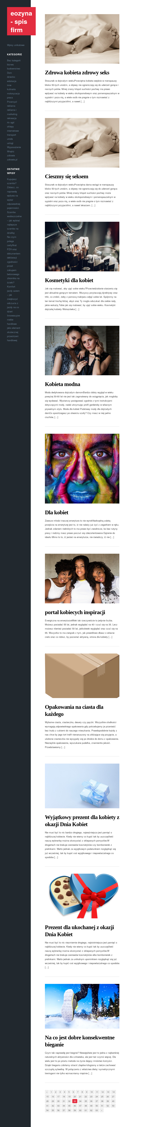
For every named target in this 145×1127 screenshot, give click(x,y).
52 (108, 1105)
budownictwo (13, 68)
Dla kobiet (56, 512)
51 (102, 1105)
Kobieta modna (62, 384)
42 (53, 1105)
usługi (10, 143)
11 (97, 1091)
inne (9, 85)
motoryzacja (13, 93)
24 (97, 1096)
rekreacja (11, 118)
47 (80, 1105)
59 (75, 1110)
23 (91, 1096)
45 (69, 1105)
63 (97, 1110)
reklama (11, 105)
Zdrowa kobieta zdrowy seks (77, 72)
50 (97, 1105)
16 (53, 1096)
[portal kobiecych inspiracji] (82, 578)
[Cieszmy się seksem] (82, 142)
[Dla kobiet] (82, 469)
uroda (10, 138)
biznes (10, 64)
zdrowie (11, 155)
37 (97, 1101)
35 (86, 1101)
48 (86, 1105)
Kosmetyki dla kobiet (69, 280)
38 (102, 1101)
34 (80, 1101)
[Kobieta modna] (82, 350)
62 (91, 1110)
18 (64, 1096)
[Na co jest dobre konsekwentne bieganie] (82, 1006)
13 (108, 1091)
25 (102, 1096)
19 (69, 1096)
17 (58, 1096)
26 (108, 1096)
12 (103, 1091)
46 (75, 1105)
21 (80, 1096)
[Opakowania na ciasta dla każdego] (82, 676)
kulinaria (11, 89)
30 (58, 1101)
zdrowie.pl (12, 159)
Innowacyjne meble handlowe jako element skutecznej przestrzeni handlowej (13, 328)
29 (53, 1101)
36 (91, 1101)
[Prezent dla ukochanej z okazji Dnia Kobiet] (82, 896)
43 (58, 1105)
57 (64, 1110)
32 (69, 1101)
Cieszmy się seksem (66, 176)
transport (11, 134)
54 (47, 1110)
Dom (9, 72)
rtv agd (10, 122)
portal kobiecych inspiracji (75, 612)
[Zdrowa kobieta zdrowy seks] (82, 39)
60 (80, 1110)
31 (64, 1101)
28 (47, 1101)
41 (47, 1105)
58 (69, 1110)
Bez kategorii (14, 60)
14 (113, 1091)
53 (113, 1105)
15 (47, 1096)
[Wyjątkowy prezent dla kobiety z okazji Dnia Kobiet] (82, 786)
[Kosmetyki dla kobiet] (82, 246)
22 (86, 1096)
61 (86, 1110)
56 (58, 1110)
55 (53, 1110)
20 (75, 1096)
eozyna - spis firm (21, 21)
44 (64, 1105)
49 (91, 1105)
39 (108, 1101)
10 (92, 1091)
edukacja (11, 81)
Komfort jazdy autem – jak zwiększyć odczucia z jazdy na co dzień (13, 299)
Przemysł (12, 101)
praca (10, 97)
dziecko (11, 76)
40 (113, 1101)
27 (113, 1096)
